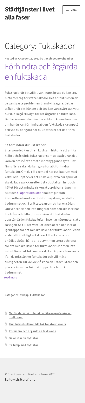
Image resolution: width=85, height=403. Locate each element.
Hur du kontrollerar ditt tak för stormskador (37, 324)
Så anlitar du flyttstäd (24, 338)
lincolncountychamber (58, 58)
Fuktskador (37, 295)
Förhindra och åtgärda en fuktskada (41, 71)
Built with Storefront (20, 379)
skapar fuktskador (30, 193)
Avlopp (24, 295)
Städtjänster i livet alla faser (29, 13)
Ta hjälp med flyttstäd (24, 345)
